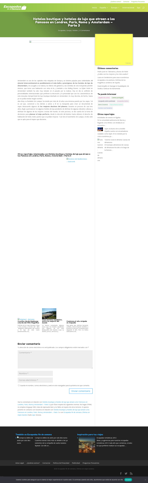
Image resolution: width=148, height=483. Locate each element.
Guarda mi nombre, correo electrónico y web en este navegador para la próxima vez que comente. (55, 385)
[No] (145, 480)
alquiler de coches (104, 98)
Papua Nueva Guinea (116, 105)
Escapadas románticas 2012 (106, 438)
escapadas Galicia (122, 101)
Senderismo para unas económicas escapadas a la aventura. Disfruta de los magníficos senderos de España (113, 80)
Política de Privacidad (61, 463)
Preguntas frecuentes (138, 1)
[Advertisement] (55, 137)
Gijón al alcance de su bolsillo (115, 129)
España (103, 8)
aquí (33, 415)
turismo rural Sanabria (105, 108)
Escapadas (62, 30)
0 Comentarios (85, 30)
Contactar (126, 1)
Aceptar (128, 480)
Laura (100, 77)
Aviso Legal (19, 463)
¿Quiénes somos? (115, 1)
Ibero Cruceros (103, 105)
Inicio (94, 8)
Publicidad (128, 63)
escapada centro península (106, 101)
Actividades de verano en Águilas (109, 117)
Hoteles (75, 30)
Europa (114, 8)
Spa (138, 8)
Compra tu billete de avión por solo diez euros (51, 438)
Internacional (128, 8)
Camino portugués (117, 98)
